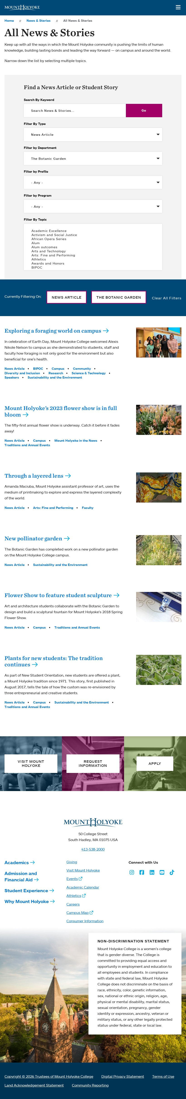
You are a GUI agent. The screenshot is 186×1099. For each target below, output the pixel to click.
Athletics (73, 895)
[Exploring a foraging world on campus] (158, 342)
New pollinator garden (33, 538)
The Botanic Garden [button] (118, 297)
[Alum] (93, 243)
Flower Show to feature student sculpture (58, 595)
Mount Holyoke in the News (75, 441)
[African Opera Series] (93, 239)
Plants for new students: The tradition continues (54, 661)
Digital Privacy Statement (122, 1076)
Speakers (12, 377)
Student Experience (26, 890)
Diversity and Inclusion (22, 373)
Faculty (87, 508)
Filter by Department (40, 148)
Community (82, 369)
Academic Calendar (82, 887)
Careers (73, 904)
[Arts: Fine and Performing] (93, 255)
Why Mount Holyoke (27, 901)
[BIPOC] (93, 267)
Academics (17, 862)
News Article (14, 369)
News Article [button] (66, 297)
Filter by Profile (36, 171)
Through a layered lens (34, 475)
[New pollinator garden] (158, 550)
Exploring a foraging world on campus (53, 330)
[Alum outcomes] (93, 247)
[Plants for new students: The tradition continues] (158, 670)
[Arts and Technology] (93, 251)
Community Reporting (90, 1085)
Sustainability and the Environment (55, 377)
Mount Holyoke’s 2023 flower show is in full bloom (61, 411)
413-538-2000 (93, 849)
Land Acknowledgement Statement (34, 1085)
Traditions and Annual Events (27, 445)
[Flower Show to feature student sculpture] (158, 607)
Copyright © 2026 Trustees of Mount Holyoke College (49, 1076)
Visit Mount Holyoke (83, 870)
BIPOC (38, 369)
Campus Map (77, 912)
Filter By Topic (35, 219)
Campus (58, 369)
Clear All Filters (166, 298)
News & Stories (39, 21)
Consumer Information (84, 921)
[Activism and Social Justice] (93, 235)
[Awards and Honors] (93, 263)
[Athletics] (93, 259)
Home (9, 21)
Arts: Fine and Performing (53, 508)
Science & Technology (89, 373)
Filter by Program (37, 195)
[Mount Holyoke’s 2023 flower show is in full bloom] (158, 420)
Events (72, 878)
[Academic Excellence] (93, 231)
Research (56, 373)
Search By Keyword (39, 100)
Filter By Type (35, 124)
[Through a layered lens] (158, 487)
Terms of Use (163, 1076)
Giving (71, 862)
